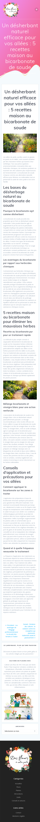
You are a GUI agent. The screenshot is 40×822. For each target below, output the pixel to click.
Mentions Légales (18, 816)
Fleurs (18, 787)
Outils (18, 797)
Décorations (18, 794)
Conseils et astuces (18, 801)
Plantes (18, 790)
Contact (18, 813)
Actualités (18, 784)
